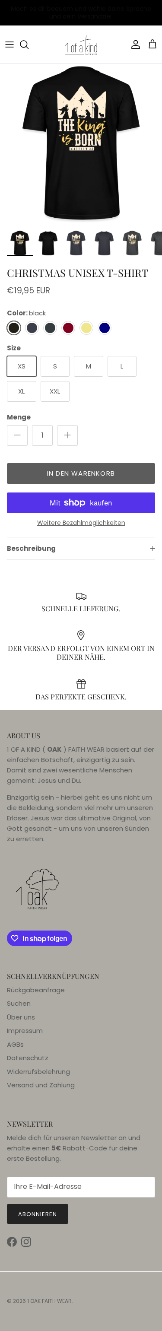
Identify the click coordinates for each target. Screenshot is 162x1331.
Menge (19, 417)
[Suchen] (28, 44)
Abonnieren (37, 1214)
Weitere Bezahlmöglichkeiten (81, 523)
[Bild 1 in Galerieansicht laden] (81, 145)
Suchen (19, 1003)
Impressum (25, 1030)
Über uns (21, 1017)
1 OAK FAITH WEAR (49, 1301)
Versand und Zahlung (41, 1085)
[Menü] (9, 44)
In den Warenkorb (81, 473)
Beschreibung (31, 548)
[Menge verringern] (17, 435)
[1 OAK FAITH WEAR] (81, 44)
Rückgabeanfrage (36, 989)
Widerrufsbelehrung (38, 1071)
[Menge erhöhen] (67, 435)
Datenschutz (27, 1057)
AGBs (15, 1044)
